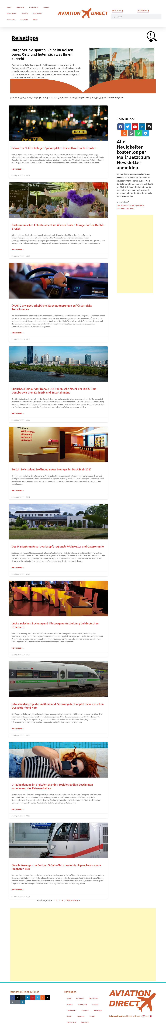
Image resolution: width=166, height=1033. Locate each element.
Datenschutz (71, 1022)
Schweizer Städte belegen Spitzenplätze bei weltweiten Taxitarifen (54, 148)
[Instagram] (149, 126)
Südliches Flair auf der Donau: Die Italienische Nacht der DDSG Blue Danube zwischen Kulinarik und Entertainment (54, 390)
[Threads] (47, 997)
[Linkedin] (142, 126)
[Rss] (124, 133)
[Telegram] (145, 133)
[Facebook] (120, 126)
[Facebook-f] (12, 997)
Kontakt (92, 1016)
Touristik (25, 13)
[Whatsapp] (138, 133)
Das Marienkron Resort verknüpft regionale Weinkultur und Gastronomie (58, 546)
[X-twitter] (17, 997)
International (11, 13)
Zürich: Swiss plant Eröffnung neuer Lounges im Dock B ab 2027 (52, 469)
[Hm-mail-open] (17, 1002)
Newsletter (85, 1022)
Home (9, 7)
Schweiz (46, 7)
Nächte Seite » (73, 900)
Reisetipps (24, 19)
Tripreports (11, 19)
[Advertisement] (135, 254)
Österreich (20, 7)
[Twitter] (128, 126)
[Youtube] (135, 126)
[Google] (131, 133)
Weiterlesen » (17, 169)
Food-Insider (37, 13)
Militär (35, 19)
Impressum (80, 1016)
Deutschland (33, 7)
